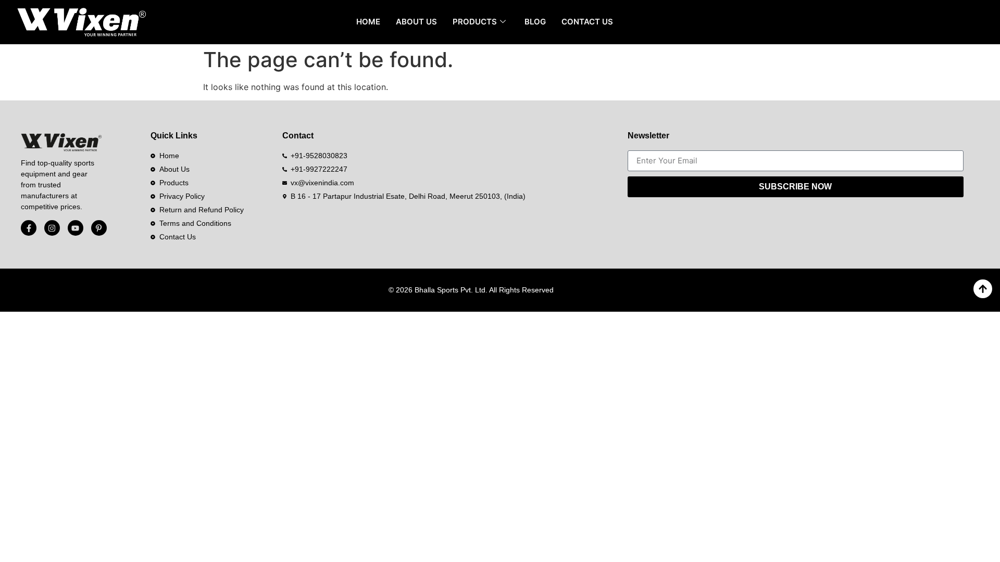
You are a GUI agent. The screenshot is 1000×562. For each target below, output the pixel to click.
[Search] (973, 21)
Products (475, 22)
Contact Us (587, 22)
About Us (416, 22)
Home (368, 22)
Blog (535, 22)
